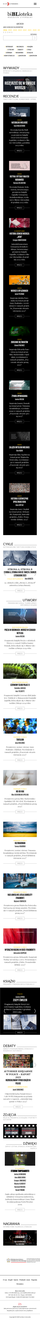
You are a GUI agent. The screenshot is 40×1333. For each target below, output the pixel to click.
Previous (10, 84)
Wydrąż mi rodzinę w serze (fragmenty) (20, 950)
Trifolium (20, 739)
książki (30, 46)
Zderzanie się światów (19, 342)
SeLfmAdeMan (20, 843)
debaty (20, 49)
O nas (5, 1280)
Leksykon (22, 55)
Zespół (10, 1280)
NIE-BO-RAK (20, 791)
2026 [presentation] (5, 30)
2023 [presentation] (20, 30)
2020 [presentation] (34, 30)
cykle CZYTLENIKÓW (15, 579)
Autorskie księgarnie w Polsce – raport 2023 (18, 1074)
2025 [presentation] (10, 30)
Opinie (16, 1280)
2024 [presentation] (15, 30)
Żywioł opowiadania (19, 396)
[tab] (5, 29)
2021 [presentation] (30, 30)
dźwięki (9, 52)
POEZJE (20, 994)
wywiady (9, 46)
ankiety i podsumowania (18, 1087)
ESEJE (19, 120)
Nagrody (34, 1280)
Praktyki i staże (24, 1280)
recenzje (20, 46)
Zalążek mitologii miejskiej (19, 447)
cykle (29, 49)
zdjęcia (30, 52)
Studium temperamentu (20, 1171)
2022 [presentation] (25, 30)
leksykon (33, 55)
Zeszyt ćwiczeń (20, 1000)
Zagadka (28, 1133)
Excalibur (20, 1237)
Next (29, 84)
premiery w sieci (20, 737)
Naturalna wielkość (20, 122)
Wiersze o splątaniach (19, 291)
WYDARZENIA (20, 1168)
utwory (11, 49)
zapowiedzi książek (20, 627)
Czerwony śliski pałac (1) (20, 685)
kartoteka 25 (9, 55)
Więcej (19, 150)
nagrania (19, 52)
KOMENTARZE (19, 231)
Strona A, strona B (20, 569)
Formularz (20, 1284)
